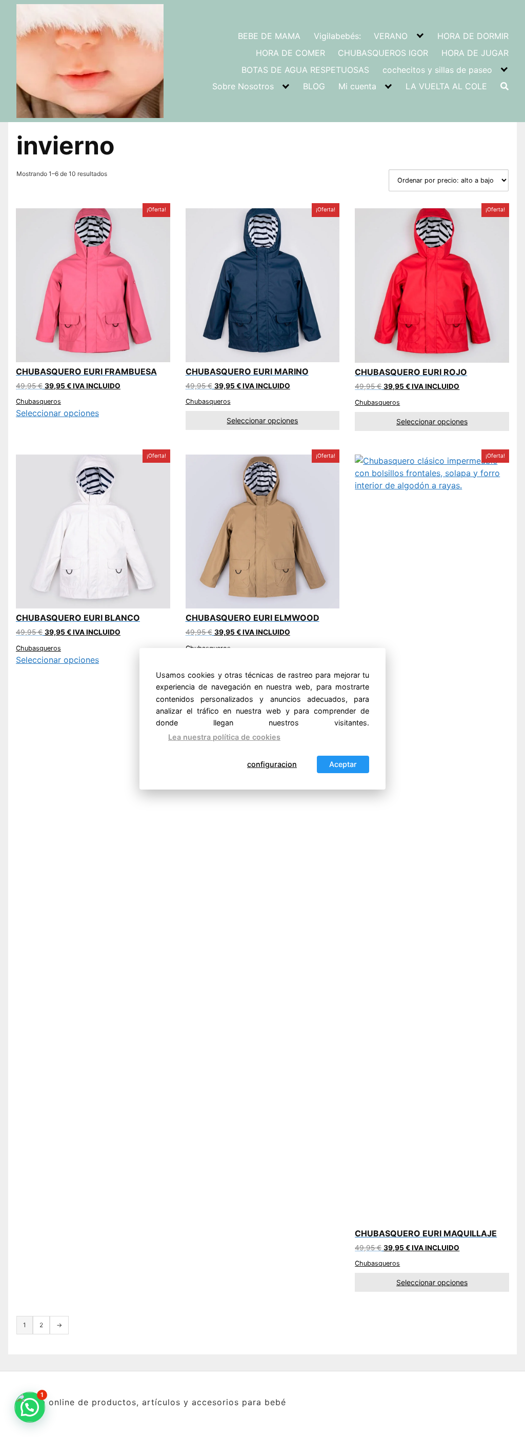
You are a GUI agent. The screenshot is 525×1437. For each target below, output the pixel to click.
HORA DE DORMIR (473, 36)
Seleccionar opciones (57, 413)
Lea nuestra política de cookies (224, 737)
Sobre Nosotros (243, 86)
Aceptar (343, 764)
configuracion (272, 764)
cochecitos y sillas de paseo (437, 70)
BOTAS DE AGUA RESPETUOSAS (305, 70)
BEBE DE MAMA (269, 36)
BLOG (314, 86)
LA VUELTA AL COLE (446, 86)
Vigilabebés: (337, 36)
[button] (29, 1407)
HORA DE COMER (290, 53)
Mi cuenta (357, 86)
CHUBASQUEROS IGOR (383, 53)
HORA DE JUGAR (475, 53)
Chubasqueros (38, 401)
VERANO (391, 36)
